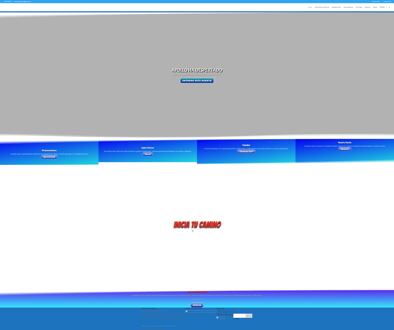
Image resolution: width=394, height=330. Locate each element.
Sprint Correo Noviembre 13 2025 (153, 312)
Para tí (148, 154)
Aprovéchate (49, 157)
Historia (367, 7)
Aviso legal (160, 326)
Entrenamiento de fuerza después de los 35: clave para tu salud (164, 318)
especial (219, 312)
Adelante (345, 149)
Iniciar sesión (376, 1)
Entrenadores (348, 7)
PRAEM (382, 7)
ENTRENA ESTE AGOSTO (197, 80)
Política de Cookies (170, 326)
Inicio (310, 7)
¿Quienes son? (246, 151)
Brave (375, 7)
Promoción (233, 312)
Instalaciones (336, 7)
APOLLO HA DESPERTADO (197, 70)
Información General (322, 7)
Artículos (359, 7)
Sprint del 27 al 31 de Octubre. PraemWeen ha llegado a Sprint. (163, 315)
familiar (226, 312)
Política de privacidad (149, 326)
